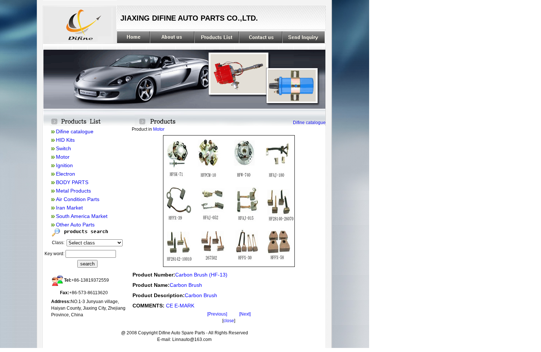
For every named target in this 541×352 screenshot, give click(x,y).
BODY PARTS (72, 182)
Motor (63, 157)
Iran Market (69, 208)
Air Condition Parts (77, 199)
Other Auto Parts (75, 225)
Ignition (64, 165)
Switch (63, 148)
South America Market (81, 216)
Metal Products (73, 191)
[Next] (245, 314)
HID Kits (65, 140)
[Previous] (217, 314)
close (228, 320)
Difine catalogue (74, 131)
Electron (65, 174)
